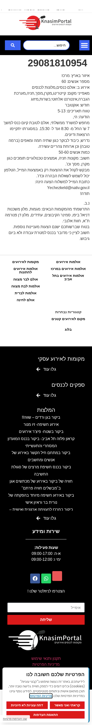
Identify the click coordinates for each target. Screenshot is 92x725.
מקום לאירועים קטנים (68, 319)
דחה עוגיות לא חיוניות (27, 705)
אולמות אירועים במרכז (68, 269)
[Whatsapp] (46, 578)
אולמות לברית (26, 293)
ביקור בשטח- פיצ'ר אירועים (41, 431)
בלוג (68, 329)
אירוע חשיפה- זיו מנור (41, 424)
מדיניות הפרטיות (46, 664)
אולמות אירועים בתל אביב (68, 277)
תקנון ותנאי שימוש (46, 658)
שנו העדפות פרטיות (15, 719)
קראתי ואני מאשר (67, 705)
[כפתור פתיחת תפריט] (84, 45)
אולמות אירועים (68, 262)
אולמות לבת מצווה (25, 286)
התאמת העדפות (45, 715)
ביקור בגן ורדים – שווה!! (41, 417)
